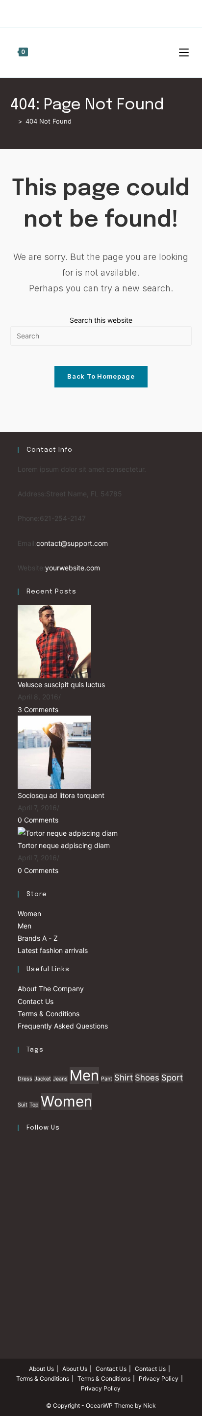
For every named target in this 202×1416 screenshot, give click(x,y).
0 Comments (38, 820)
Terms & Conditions (48, 1013)
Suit (22, 1105)
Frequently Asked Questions (63, 1026)
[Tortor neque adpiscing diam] (68, 832)
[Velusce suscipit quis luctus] (54, 641)
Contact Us (35, 1001)
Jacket (42, 1079)
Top (34, 1105)
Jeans (60, 1079)
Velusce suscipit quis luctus (61, 684)
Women (29, 913)
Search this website (101, 320)
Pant (106, 1079)
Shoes (147, 1077)
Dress (25, 1079)
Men (24, 926)
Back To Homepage (100, 376)
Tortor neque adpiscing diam (64, 845)
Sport (172, 1077)
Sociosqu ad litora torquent (61, 795)
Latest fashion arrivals (53, 950)
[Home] (12, 121)
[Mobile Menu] (185, 52)
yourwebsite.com (72, 568)
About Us (41, 1368)
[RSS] (139, 12)
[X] (61, 12)
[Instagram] (105, 12)
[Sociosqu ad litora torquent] (54, 751)
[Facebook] (71, 12)
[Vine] (127, 12)
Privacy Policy (158, 1378)
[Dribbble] (94, 12)
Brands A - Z (38, 938)
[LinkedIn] (20, 1223)
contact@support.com (72, 543)
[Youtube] (116, 12)
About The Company (51, 988)
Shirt (123, 1077)
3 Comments (38, 709)
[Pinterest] (82, 12)
